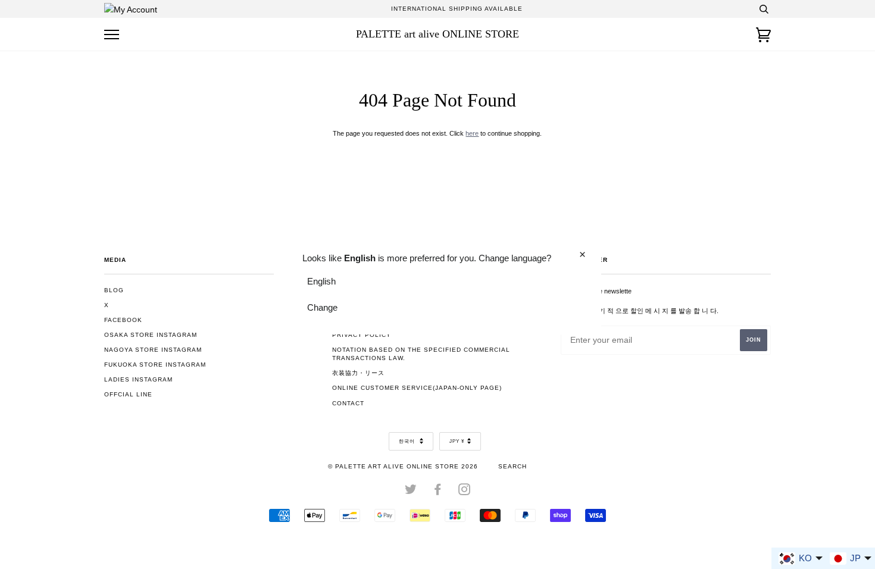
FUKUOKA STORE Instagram (155, 364)
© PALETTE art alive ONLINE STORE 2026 (403, 466)
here (472, 133)
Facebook (123, 320)
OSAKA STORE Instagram (150, 335)
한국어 (408, 441)
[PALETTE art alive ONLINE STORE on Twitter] (411, 492)
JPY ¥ (456, 441)
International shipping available (457, 8)
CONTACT (348, 403)
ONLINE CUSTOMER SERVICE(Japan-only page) (417, 387)
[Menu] (111, 34)
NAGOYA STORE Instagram (153, 349)
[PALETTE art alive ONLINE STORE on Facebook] (438, 492)
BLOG (114, 290)
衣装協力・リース (358, 373)
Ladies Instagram (138, 379)
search (512, 466)
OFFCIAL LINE (128, 394)
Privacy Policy (361, 335)
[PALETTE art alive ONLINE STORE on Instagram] (464, 492)
